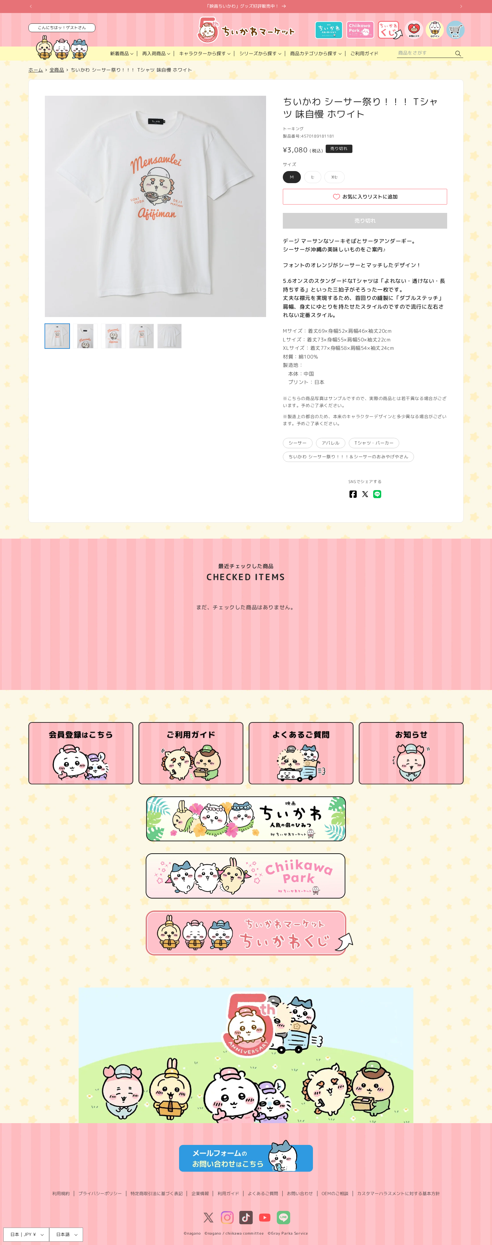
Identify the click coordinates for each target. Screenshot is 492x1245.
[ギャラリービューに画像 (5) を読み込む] (169, 336)
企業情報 (200, 1193)
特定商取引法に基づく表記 (157, 1193)
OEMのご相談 (335, 1193)
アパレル (331, 443)
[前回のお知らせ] (30, 6)
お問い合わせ (300, 1193)
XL (336, 178)
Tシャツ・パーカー (374, 443)
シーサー (298, 443)
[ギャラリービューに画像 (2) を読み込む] (85, 336)
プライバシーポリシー (100, 1193)
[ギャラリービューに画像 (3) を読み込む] (113, 336)
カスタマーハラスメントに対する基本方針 (398, 1193)
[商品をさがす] (458, 54)
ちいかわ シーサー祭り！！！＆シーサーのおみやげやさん (348, 457)
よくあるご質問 (263, 1193)
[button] (121, 54)
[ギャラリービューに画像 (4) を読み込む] (141, 336)
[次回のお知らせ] (461, 6)
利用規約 (61, 1193)
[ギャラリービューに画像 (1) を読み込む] (57, 336)
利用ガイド (228, 1193)
